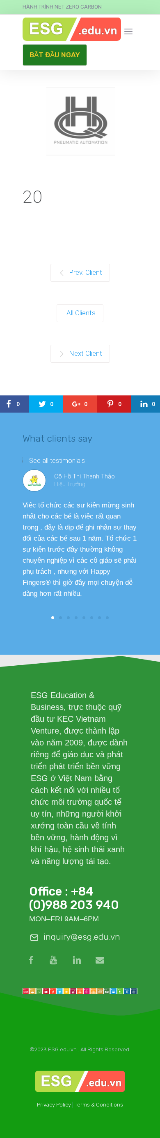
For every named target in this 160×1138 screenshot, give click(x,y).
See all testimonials (57, 461)
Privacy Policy (54, 1105)
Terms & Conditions (99, 1105)
